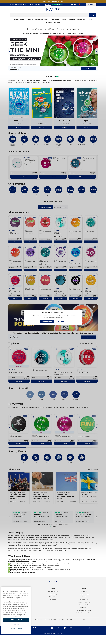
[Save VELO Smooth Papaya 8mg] (11, 248)
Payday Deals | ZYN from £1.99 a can (52, 1)
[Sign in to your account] (78, 4)
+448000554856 (51, 619)
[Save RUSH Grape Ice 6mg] (56, 248)
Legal (53, 588)
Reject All (16, 624)
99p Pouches (55, 19)
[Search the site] (92, 15)
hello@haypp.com (39, 619)
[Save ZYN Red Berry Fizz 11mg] (11, 276)
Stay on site (61, 321)
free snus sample (29, 565)
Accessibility (53, 599)
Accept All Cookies (15, 619)
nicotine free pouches (58, 80)
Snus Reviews (84, 607)
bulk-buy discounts (28, 572)
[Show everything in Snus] (32, 19)
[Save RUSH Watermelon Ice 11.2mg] (41, 218)
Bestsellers (71, 19)
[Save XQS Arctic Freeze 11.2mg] (33, 349)
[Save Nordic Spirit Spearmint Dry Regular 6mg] (56, 218)
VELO (88, 559)
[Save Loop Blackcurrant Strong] (41, 158)
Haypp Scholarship (84, 604)
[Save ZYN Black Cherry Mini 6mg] (86, 248)
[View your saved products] (82, 4)
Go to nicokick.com (47, 321)
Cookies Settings (16, 628)
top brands (85, 407)
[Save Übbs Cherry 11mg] (79, 349)
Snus (29, 19)
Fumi (34, 561)
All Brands (49, 22)
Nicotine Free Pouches (41, 19)
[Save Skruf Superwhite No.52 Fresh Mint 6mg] (12, 158)
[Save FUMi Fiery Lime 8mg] (80, 416)
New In (64, 19)
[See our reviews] (55, 4)
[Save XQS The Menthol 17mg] (71, 158)
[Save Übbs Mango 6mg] (26, 276)
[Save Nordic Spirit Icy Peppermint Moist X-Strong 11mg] (41, 248)
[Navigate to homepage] (53, 580)
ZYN (13, 561)
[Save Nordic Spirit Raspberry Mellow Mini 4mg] (57, 416)
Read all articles (92, 469)
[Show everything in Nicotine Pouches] (25, 19)
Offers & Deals (81, 19)
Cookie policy (53, 596)
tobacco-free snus (63, 535)
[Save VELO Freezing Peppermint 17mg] (56, 276)
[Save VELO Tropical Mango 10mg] (71, 218)
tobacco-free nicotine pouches (37, 80)
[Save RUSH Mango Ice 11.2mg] (86, 276)
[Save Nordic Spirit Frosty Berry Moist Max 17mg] (71, 276)
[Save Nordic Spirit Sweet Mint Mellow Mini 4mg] (34, 416)
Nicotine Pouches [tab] (46, 207)
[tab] (17, 447)
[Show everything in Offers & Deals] (86, 19)
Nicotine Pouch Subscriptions (84, 613)
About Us (84, 591)
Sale (90, 19)
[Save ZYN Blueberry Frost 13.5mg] (26, 248)
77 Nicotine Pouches (22, 561)
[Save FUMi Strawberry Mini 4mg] (41, 276)
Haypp (84, 588)
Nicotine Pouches (19, 19)
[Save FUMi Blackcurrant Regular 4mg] (11, 218)
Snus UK (84, 596)
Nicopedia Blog (84, 599)
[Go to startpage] (53, 9)
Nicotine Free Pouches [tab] (60, 207)
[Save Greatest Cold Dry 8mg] (11, 416)
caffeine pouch (39, 537)
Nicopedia (57, 22)
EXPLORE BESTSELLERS (89, 343)
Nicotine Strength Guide (84, 610)
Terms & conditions (53, 591)
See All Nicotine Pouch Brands (53, 201)
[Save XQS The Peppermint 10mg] (86, 218)
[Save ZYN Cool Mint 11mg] (71, 248)
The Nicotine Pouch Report (84, 602)
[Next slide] (96, 51)
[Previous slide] (9, 51)
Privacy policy (53, 594)
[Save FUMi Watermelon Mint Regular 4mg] (26, 218)
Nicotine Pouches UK (84, 594)
